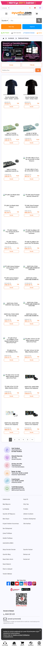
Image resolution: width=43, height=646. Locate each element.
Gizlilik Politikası (7, 538)
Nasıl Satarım (7, 564)
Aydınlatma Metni (8, 543)
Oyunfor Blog (6, 554)
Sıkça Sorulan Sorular (9, 549)
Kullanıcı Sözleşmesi (29, 519)
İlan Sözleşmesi (7, 528)
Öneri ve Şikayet (7, 569)
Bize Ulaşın (6, 519)
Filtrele (32, 65)
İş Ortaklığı (6, 509)
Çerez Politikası (7, 533)
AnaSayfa (11, 38)
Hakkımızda (6, 499)
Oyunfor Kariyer (28, 549)
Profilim (25, 509)
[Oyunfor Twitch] (30, 584)
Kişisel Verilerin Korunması (11, 523)
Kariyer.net (26, 559)
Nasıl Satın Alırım (8, 559)
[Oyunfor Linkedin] (21, 584)
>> (32, 439)
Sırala (11, 65)
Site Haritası (27, 523)
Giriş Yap (26, 504)
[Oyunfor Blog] (30, 7)
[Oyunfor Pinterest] (34, 584)
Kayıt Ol (25, 499)
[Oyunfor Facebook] (9, 584)
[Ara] (39, 20)
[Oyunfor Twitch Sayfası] (40, 7)
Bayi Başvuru (6, 504)
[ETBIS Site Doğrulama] (21, 606)
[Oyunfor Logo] (21, 13)
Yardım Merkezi (7, 574)
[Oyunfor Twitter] (13, 584)
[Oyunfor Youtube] (17, 584)
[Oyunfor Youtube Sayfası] (35, 7)
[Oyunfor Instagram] (26, 584)
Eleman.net (26, 554)
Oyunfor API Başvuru (9, 514)
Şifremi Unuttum (28, 514)
